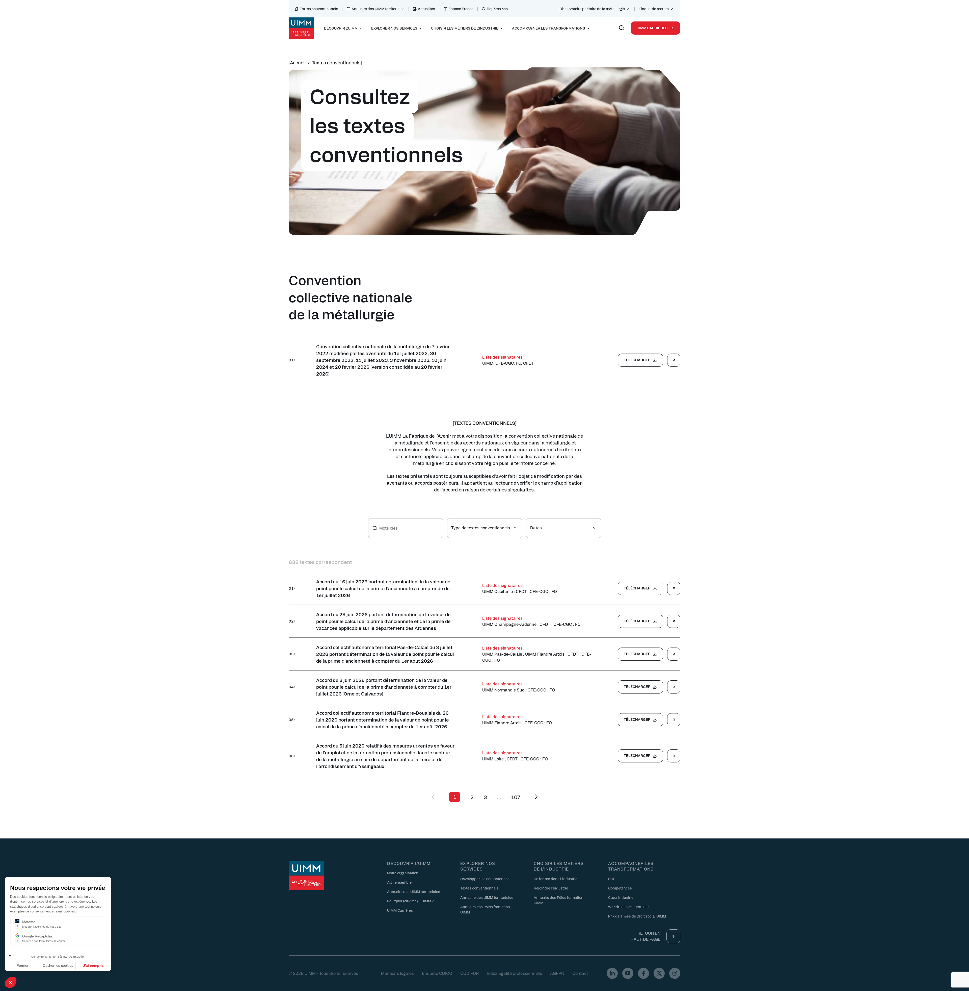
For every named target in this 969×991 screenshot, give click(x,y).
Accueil (298, 62)
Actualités (426, 8)
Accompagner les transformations (631, 866)
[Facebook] (643, 973)
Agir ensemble (399, 882)
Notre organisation (402, 873)
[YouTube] (627, 973)
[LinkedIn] (612, 973)
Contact (580, 973)
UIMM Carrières (652, 28)
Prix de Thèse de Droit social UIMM (637, 916)
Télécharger (637, 359)
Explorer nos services (477, 866)
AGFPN (557, 973)
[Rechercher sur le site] (621, 28)
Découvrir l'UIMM (408, 863)
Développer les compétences (484, 878)
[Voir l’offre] (673, 360)
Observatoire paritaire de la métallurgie (592, 8)
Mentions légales (397, 973)
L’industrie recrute (654, 8)
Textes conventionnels (319, 8)
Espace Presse (460, 8)
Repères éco (497, 8)
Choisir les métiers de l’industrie (559, 866)
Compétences (620, 888)
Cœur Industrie (620, 897)
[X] (659, 973)
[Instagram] (674, 973)
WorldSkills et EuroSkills (629, 906)
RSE (611, 878)
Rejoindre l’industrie (551, 888)
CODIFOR (469, 973)
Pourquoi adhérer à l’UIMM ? (410, 901)
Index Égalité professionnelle (514, 973)
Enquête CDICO (437, 973)
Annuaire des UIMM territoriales (378, 8)
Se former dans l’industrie (555, 878)
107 (515, 797)
